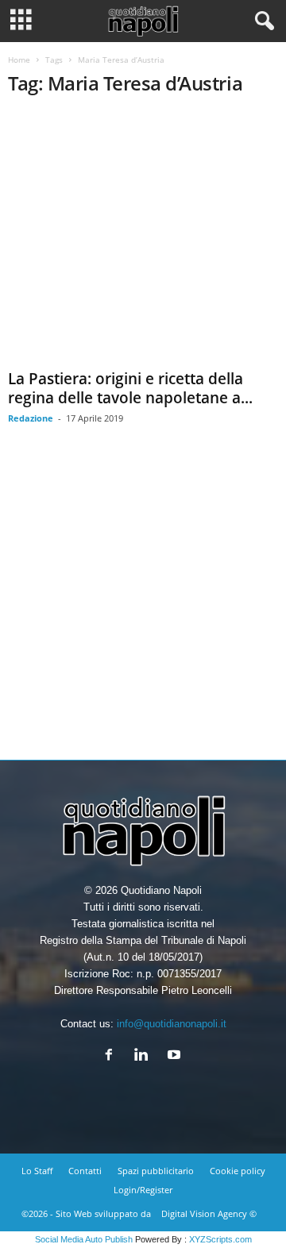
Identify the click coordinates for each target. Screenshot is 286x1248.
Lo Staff (36, 1171)
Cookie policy (237, 1171)
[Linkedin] (145, 1056)
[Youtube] (176, 1056)
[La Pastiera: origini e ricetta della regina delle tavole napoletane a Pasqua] (143, 237)
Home (19, 59)
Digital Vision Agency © (209, 1213)
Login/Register (143, 1190)
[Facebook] (112, 1056)
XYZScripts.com (220, 1239)
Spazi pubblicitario (156, 1171)
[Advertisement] (143, 604)
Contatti (85, 1171)
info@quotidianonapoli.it (171, 1024)
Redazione (30, 418)
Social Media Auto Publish (84, 1239)
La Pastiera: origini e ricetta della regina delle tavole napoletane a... (130, 388)
